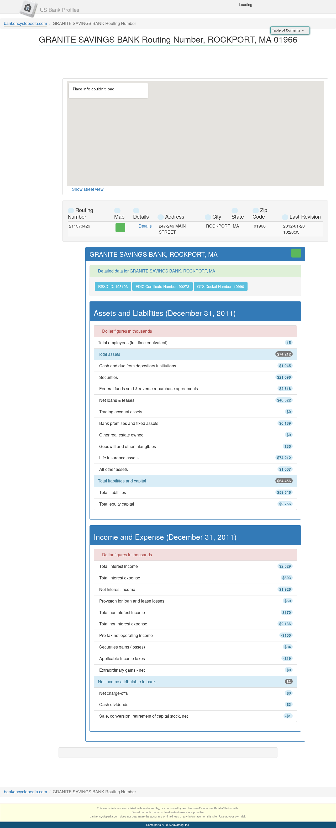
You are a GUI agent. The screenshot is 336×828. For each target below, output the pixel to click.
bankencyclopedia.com (25, 23)
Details (145, 226)
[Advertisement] (168, 60)
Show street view (88, 189)
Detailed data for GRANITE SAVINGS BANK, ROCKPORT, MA (156, 271)
